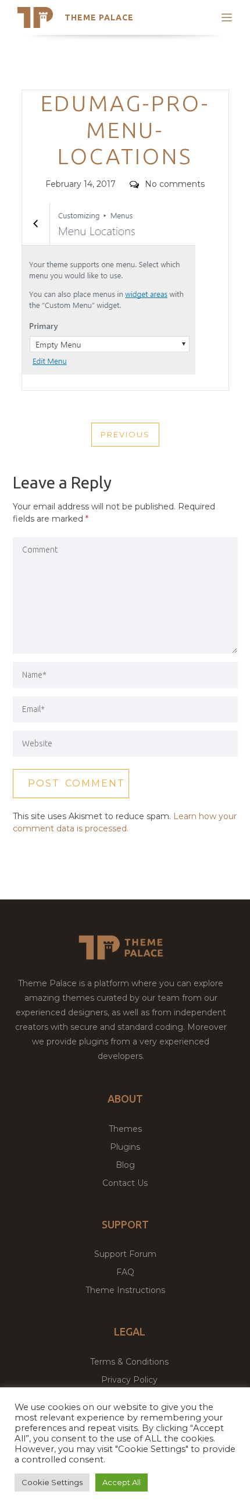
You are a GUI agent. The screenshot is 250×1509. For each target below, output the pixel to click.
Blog (125, 1165)
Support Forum (125, 1254)
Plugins (125, 1147)
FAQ (125, 1272)
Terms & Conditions (129, 1361)
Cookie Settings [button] (52, 1482)
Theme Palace (99, 17)
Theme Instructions (125, 1290)
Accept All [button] (121, 1482)
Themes (125, 1129)
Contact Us (125, 1183)
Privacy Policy (129, 1380)
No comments (175, 184)
